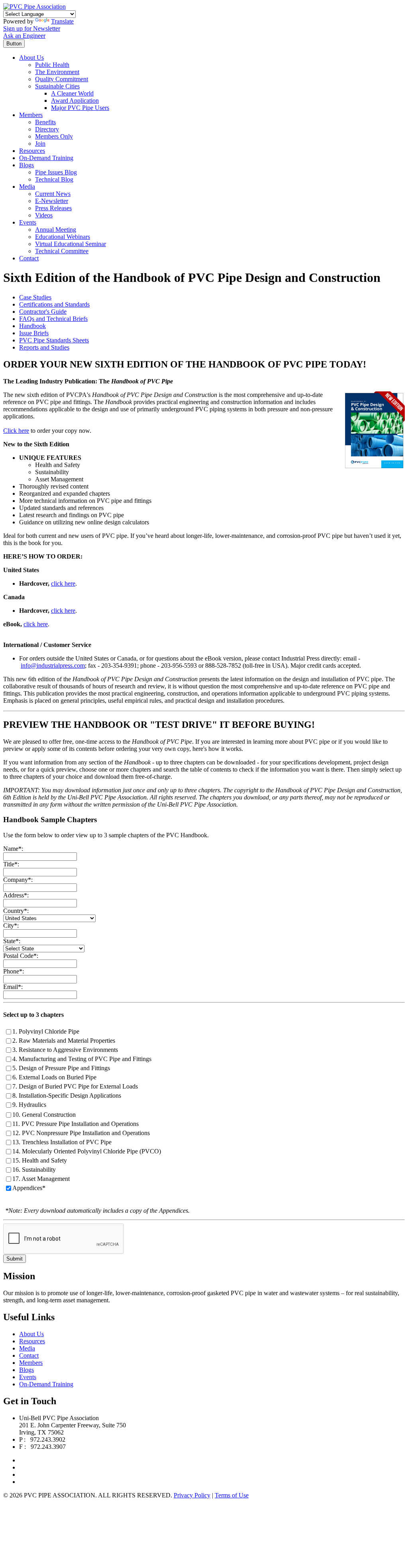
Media (27, 186)
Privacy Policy (192, 1495)
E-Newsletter (51, 200)
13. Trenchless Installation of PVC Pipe (62, 1142)
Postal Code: (20, 955)
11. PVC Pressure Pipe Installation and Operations (75, 1123)
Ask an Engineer (24, 35)
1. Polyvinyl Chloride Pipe (45, 1031)
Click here (16, 430)
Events (27, 222)
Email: (13, 986)
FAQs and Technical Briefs (53, 318)
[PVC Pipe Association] (34, 6)
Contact (29, 258)
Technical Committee (61, 251)
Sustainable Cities (57, 86)
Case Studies (35, 297)
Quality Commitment (61, 79)
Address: (16, 895)
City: (11, 925)
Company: (18, 879)
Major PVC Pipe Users (80, 107)
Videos (44, 215)
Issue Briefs (34, 333)
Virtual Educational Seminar (70, 243)
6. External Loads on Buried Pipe (54, 1077)
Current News (53, 193)
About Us (31, 57)
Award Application (75, 100)
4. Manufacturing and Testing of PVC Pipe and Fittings (81, 1058)
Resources (32, 150)
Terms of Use (232, 1495)
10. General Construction (44, 1114)
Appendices (27, 1187)
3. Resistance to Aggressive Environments (65, 1049)
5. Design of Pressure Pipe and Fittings (61, 1068)
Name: (13, 848)
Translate (62, 21)
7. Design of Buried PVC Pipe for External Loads (75, 1086)
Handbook (32, 325)
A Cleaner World (72, 93)
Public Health (52, 64)
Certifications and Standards (54, 304)
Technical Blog (54, 179)
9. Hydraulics (29, 1104)
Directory (47, 129)
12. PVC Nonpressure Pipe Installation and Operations (81, 1133)
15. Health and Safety (39, 1160)
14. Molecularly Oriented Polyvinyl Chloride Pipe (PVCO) (86, 1151)
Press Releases (53, 208)
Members (31, 114)
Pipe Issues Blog (56, 172)
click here (63, 583)
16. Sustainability (34, 1169)
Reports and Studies (44, 347)
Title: (11, 864)
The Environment (57, 71)
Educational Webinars (62, 236)
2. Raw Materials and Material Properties (63, 1040)
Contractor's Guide (43, 311)
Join (40, 143)
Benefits (45, 122)
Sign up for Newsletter (31, 28)
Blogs (26, 165)
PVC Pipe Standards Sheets (54, 340)
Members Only (54, 136)
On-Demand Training (46, 157)
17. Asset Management (41, 1178)
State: (11, 941)
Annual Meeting (55, 229)
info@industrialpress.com (53, 665)
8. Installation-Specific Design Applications (66, 1095)
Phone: (13, 971)
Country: (16, 910)
